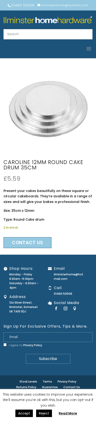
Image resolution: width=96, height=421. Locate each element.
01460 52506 (63, 294)
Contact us (27, 243)
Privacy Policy (32, 345)
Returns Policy (26, 387)
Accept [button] (24, 413)
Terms (47, 381)
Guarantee (50, 387)
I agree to (25, 345)
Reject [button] (44, 413)
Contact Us (71, 387)
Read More (68, 413)
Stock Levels (28, 381)
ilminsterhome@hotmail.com (68, 276)
